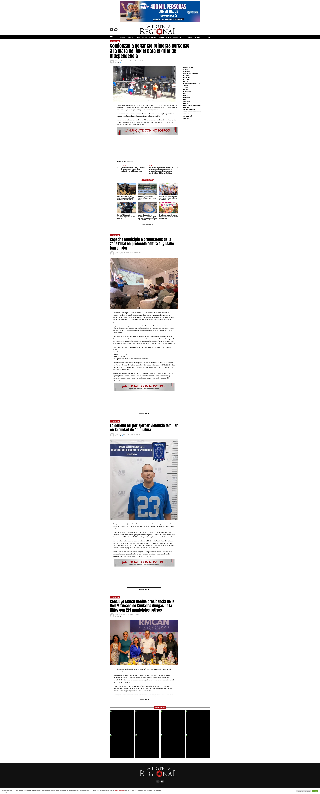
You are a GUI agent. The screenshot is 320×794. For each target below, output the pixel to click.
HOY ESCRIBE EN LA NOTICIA (164, 37)
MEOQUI (185, 93)
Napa (118, 62)
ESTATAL (138, 37)
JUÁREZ (185, 87)
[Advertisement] (147, 147)
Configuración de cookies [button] (303, 791)
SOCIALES (186, 118)
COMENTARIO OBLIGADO (190, 73)
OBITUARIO (186, 102)
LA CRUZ (185, 89)
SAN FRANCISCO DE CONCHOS (192, 112)
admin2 (119, 254)
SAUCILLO (186, 114)
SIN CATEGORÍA (187, 116)
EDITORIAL (197, 37)
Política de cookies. (119, 790)
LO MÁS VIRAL (189, 37)
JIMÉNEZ (186, 85)
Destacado (130, 161)
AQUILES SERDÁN (188, 67)
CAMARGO (186, 69)
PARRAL (185, 104)
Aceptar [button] (315, 791)
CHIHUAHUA (186, 71)
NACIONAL (144, 37)
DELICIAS (186, 75)
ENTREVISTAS (152, 37)
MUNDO (182, 37)
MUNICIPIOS (130, 37)
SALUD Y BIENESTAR (160, 41)
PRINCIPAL (122, 37)
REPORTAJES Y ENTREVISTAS (192, 106)
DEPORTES (175, 37)
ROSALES (186, 108)
